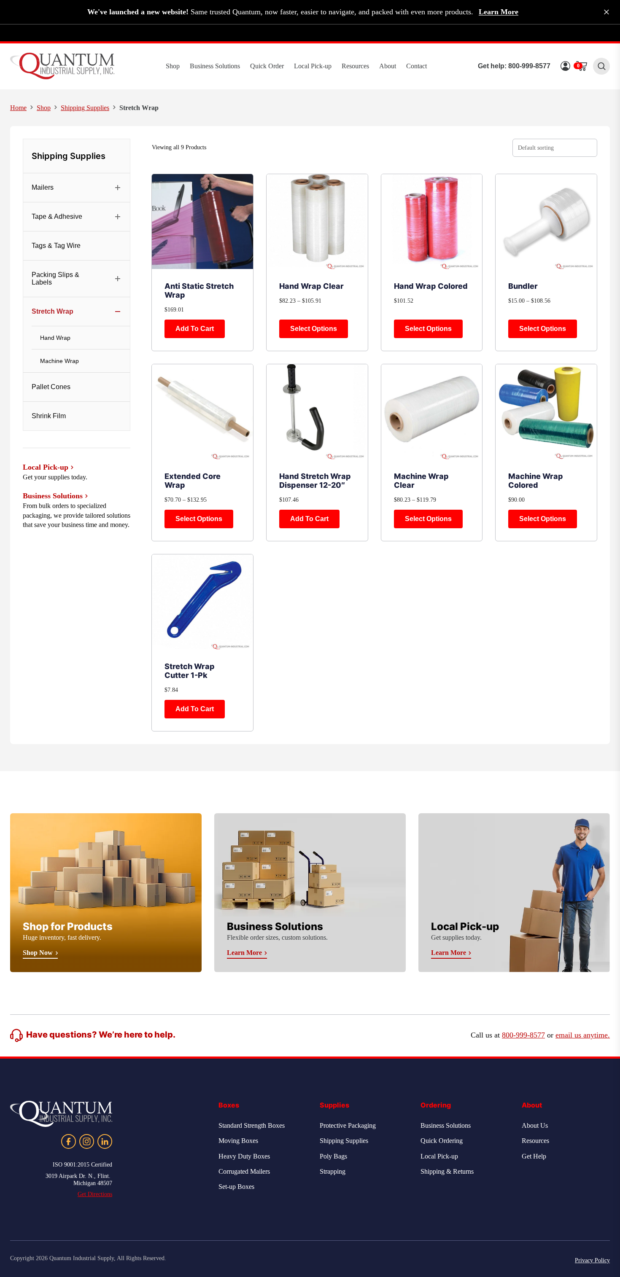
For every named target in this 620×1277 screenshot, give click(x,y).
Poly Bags (333, 1156)
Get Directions (95, 1194)
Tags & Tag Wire (56, 245)
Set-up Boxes (236, 1186)
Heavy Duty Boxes (244, 1156)
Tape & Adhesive (57, 216)
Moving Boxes (238, 1140)
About (387, 66)
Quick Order (267, 66)
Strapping (332, 1171)
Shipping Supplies (85, 107)
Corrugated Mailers (244, 1171)
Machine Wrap (59, 361)
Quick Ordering (442, 1140)
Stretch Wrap (52, 311)
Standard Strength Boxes (251, 1125)
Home (18, 107)
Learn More (498, 12)
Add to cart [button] (194, 328)
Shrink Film (49, 415)
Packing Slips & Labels (55, 278)
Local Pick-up (313, 66)
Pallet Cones (51, 386)
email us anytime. (582, 1035)
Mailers (43, 187)
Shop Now (38, 952)
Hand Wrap (55, 337)
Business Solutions (215, 66)
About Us (535, 1125)
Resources (355, 66)
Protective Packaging (348, 1125)
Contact (416, 66)
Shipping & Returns (447, 1171)
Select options (313, 328)
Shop (173, 66)
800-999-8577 (529, 66)
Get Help (534, 1156)
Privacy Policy (592, 1260)
